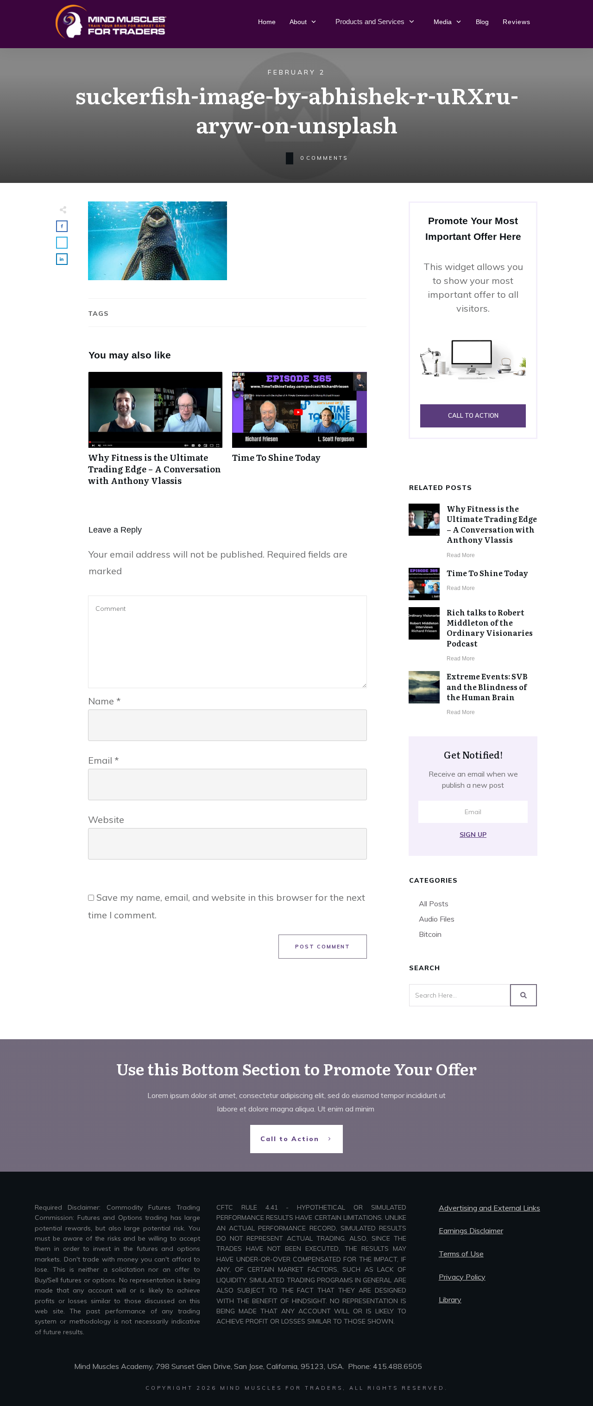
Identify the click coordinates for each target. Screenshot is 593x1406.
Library (450, 1299)
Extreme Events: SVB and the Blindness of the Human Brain (487, 687)
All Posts (433, 903)
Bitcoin (430, 934)
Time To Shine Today (299, 434)
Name (104, 701)
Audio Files (436, 918)
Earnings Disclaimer (471, 1230)
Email (103, 760)
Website (106, 819)
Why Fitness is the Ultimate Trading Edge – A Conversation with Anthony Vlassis (155, 434)
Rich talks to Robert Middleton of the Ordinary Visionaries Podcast (490, 628)
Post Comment (322, 946)
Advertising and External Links (489, 1207)
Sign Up (473, 834)
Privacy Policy (462, 1276)
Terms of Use (461, 1253)
